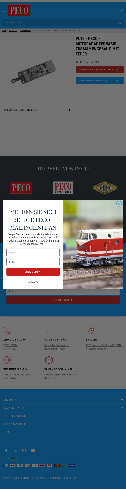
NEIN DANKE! (33, 282)
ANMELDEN (33, 271)
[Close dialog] (119, 203)
